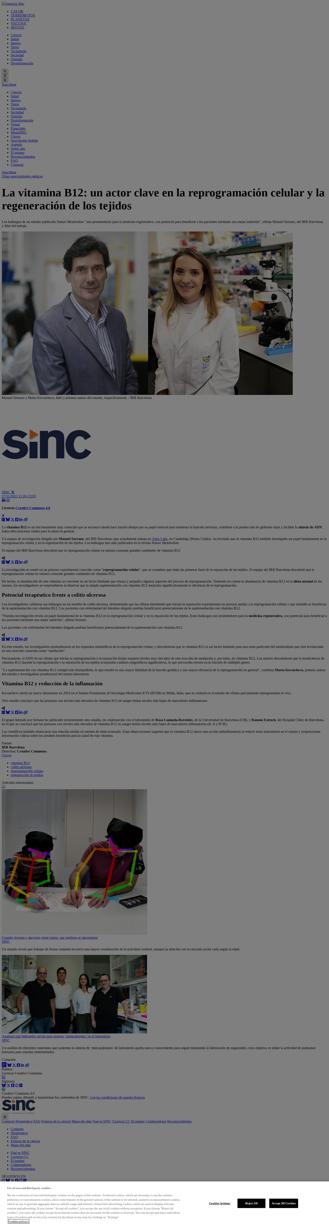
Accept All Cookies (284, 1203)
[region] (164, 1203)
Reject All (251, 1203)
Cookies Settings (219, 1203)
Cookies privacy (18, 1221)
